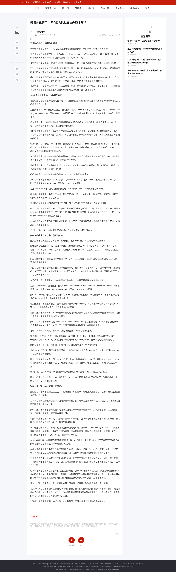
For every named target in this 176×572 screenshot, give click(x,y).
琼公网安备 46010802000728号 (59, 564)
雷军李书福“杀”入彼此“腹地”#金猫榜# (144, 41)
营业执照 (116, 566)
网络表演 (67, 2)
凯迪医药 (25, 2)
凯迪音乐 (47, 2)
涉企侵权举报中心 (126, 566)
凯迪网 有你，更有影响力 (24, 8)
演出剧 (57, 2)
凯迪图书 (36, 2)
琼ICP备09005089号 (40, 564)
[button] (148, 8)
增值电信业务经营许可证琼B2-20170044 (85, 564)
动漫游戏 (77, 2)
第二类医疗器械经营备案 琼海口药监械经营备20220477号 (91, 566)
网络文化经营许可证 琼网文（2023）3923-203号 (117, 564)
